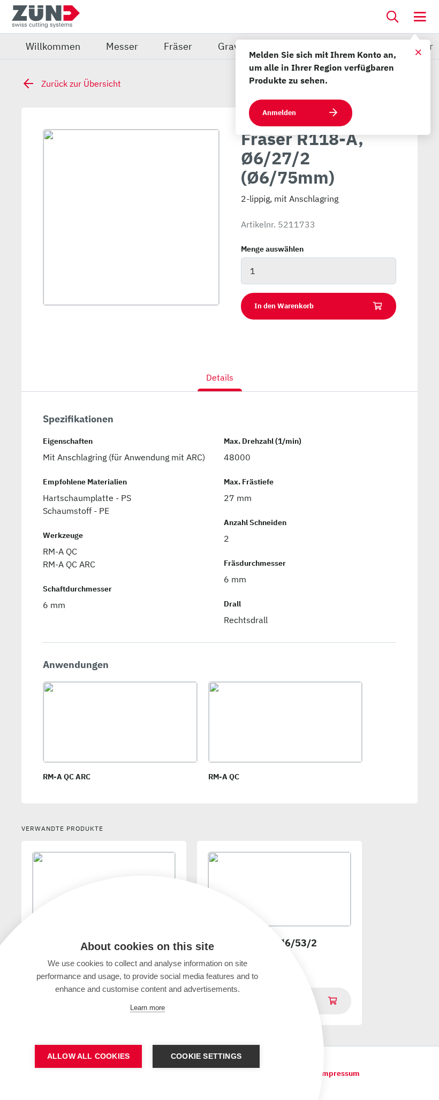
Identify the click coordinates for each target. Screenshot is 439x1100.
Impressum (339, 1073)
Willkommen (53, 46)
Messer (122, 46)
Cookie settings (206, 1056)
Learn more (147, 1008)
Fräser (178, 46)
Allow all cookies (88, 1056)
